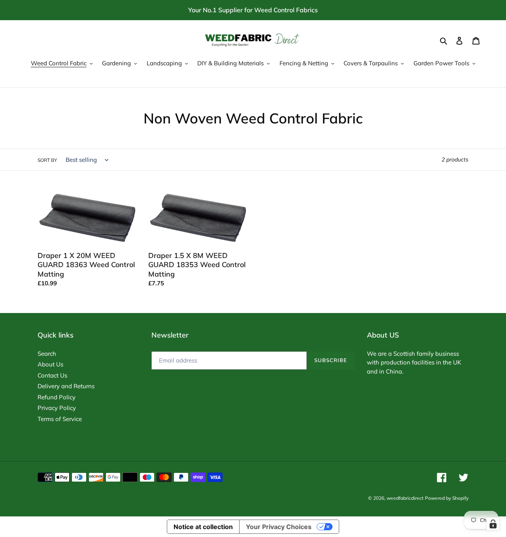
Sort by (47, 160)
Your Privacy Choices (279, 527)
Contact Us (52, 375)
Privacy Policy (57, 408)
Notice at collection (203, 527)
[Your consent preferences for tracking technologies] (493, 524)
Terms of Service (60, 419)
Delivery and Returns (66, 386)
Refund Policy (57, 397)
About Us (50, 364)
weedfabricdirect (405, 498)
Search (47, 353)
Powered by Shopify (446, 498)
